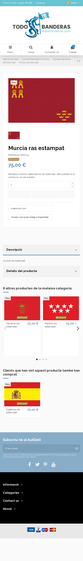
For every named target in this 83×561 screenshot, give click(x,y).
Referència (14, 155)
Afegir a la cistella (44, 194)
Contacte (40, 3)
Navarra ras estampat (12, 325)
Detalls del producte (21, 271)
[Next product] (79, 61)
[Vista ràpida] (22, 319)
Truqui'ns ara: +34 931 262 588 (18, 3)
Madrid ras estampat (51, 325)
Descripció (14, 249)
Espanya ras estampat (13, 411)
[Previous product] (78, 61)
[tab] (41, 250)
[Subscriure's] (76, 448)
